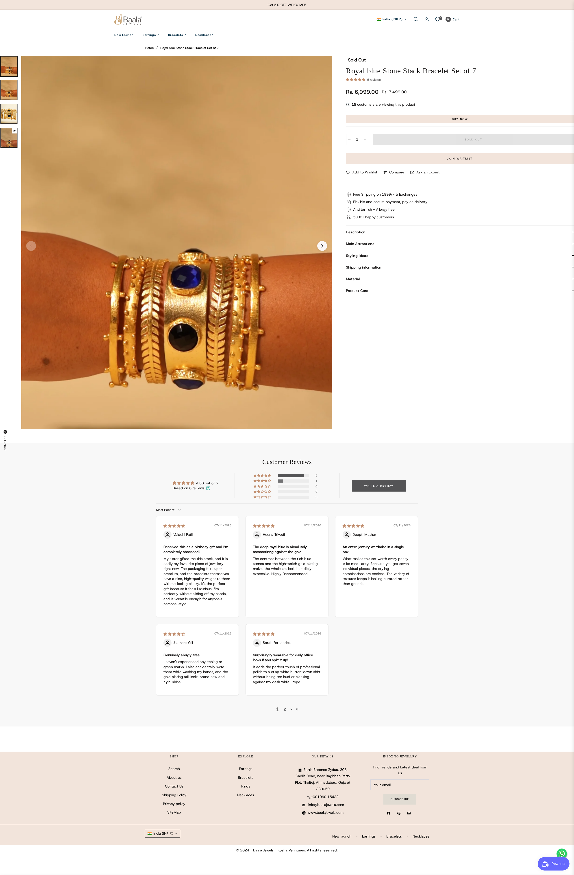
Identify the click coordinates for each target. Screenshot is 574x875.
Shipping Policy (174, 795)
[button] (416, 19)
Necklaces (245, 795)
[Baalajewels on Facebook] (390, 813)
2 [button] (285, 709)
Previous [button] (31, 246)
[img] (174, 526)
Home (149, 48)
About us (174, 777)
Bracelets (245, 777)
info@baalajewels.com (325, 804)
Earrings (245, 768)
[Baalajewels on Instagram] (410, 813)
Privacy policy (174, 803)
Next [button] (322, 246)
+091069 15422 (325, 796)
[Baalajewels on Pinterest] (400, 813)
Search (174, 768)
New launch (341, 836)
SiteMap (174, 812)
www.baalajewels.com (325, 812)
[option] (176, 242)
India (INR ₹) (393, 19)
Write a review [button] (378, 486)
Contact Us (174, 786)
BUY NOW (460, 119)
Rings (245, 786)
